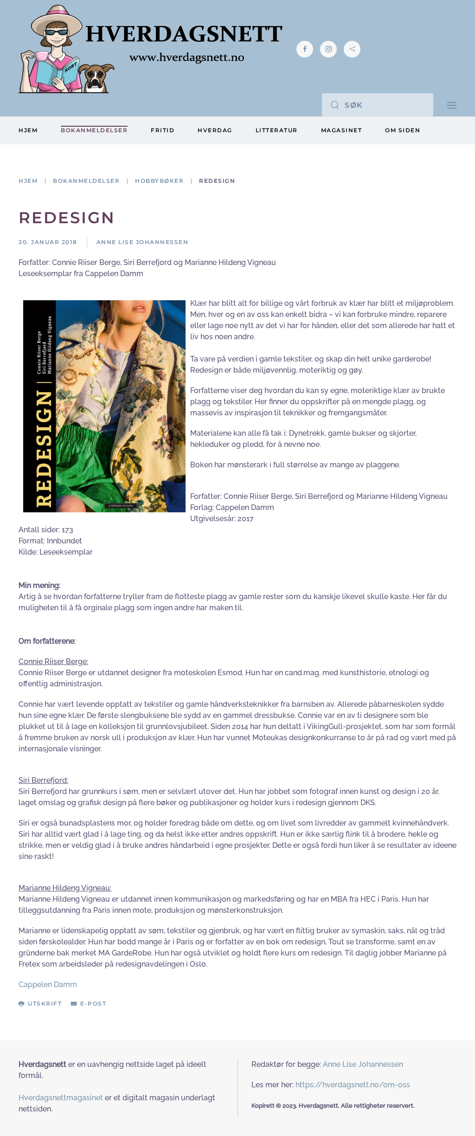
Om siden (402, 130)
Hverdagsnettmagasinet (61, 1097)
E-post (93, 1003)
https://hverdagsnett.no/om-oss (352, 1084)
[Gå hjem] (150, 49)
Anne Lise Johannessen (363, 1064)
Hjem (28, 130)
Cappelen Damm (48, 984)
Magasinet (341, 130)
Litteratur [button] (277, 130)
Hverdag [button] (215, 130)
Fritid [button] (162, 130)
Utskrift (45, 1003)
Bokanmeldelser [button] (94, 130)
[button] (451, 104)
